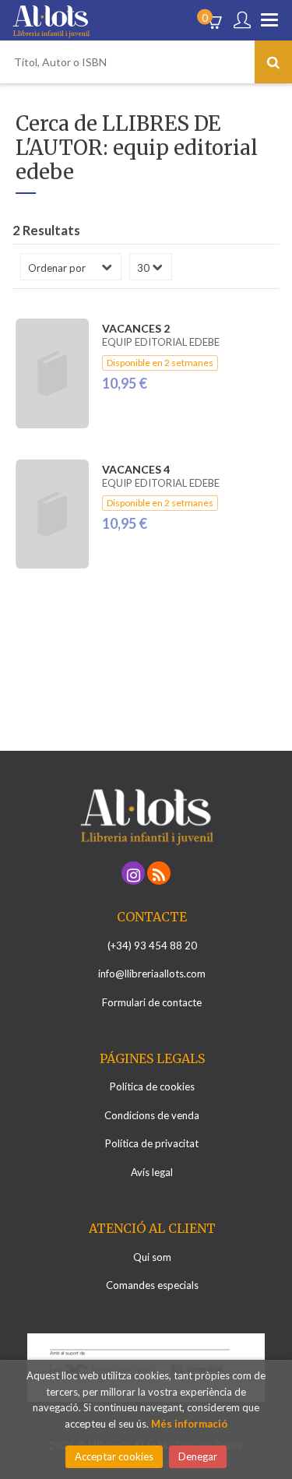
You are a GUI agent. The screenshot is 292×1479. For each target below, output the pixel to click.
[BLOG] (159, 873)
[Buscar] (273, 61)
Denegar (197, 1456)
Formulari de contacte (152, 1002)
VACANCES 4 (136, 469)
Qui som (152, 1257)
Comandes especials (152, 1285)
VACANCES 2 (136, 328)
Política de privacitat (152, 1143)
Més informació (189, 1423)
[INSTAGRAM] (133, 873)
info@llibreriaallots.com (152, 973)
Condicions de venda (151, 1115)
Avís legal (152, 1172)
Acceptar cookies (114, 1456)
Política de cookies (152, 1086)
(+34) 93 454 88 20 (152, 945)
